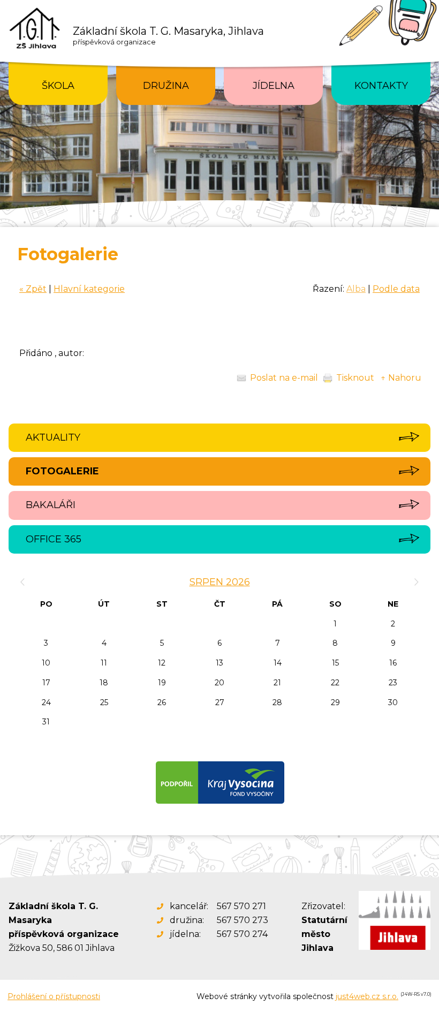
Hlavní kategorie (89, 289)
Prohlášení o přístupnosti (53, 996)
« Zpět (33, 289)
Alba (356, 289)
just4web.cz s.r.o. (367, 996)
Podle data (396, 289)
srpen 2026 (220, 582)
